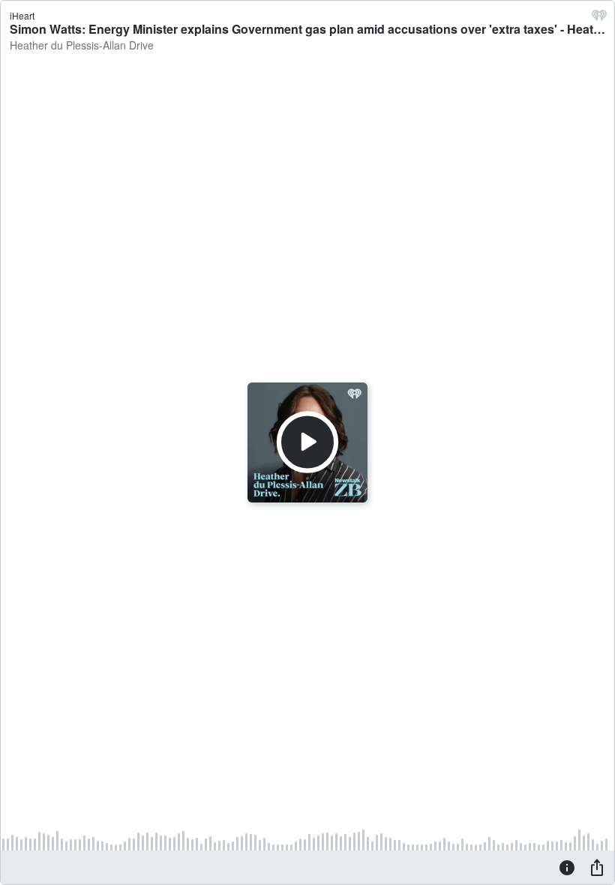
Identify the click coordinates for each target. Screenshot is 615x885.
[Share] (597, 867)
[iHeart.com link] (599, 19)
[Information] (567, 867)
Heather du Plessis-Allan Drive (82, 45)
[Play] (307, 442)
